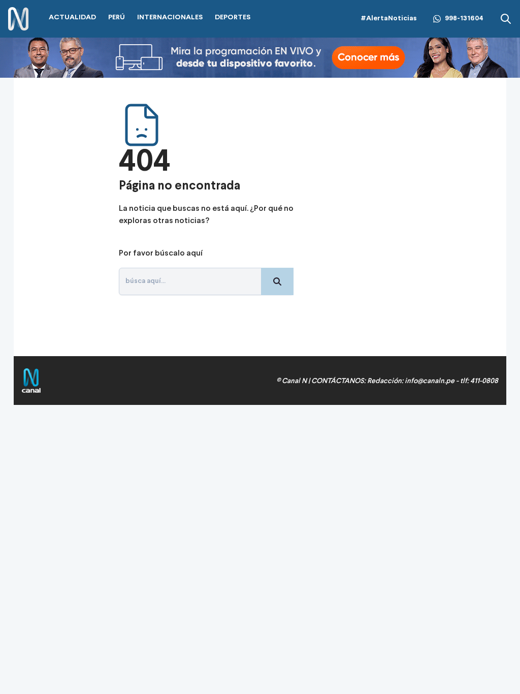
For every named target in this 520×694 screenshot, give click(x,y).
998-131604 (464, 18)
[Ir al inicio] (18, 19)
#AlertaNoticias (389, 18)
